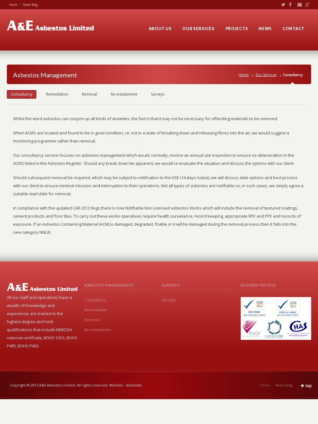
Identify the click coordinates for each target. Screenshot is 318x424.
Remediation (57, 94)
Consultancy (21, 94)
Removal (89, 94)
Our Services (266, 74)
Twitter (282, 5)
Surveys (157, 94)
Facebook (290, 5)
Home (13, 4)
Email (298, 5)
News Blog (30, 4)
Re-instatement (124, 94)
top (309, 385)
